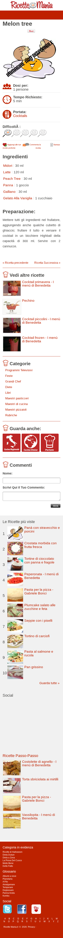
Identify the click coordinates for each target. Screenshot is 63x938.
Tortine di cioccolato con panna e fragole (39, 560)
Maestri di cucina (16, 404)
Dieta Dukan (9, 855)
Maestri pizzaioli (16, 409)
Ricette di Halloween (12, 852)
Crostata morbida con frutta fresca (40, 545)
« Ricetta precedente (15, 262)
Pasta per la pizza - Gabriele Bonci (38, 591)
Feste (9, 375)
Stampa (56, 145)
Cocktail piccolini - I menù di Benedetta (41, 320)
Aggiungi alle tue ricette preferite (12, 146)
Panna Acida (9, 893)
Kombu (6, 896)
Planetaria (7, 879)
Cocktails (20, 116)
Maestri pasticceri (17, 398)
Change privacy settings (48, 927)
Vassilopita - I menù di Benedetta (38, 816)
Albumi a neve (9, 876)
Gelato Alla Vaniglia (17, 198)
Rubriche (11, 415)
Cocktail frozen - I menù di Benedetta (40, 339)
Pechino (28, 300)
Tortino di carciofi (37, 636)
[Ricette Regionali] (11, 443)
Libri (8, 392)
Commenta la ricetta (35, 146)
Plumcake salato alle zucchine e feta (39, 607)
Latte (7, 172)
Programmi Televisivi (19, 370)
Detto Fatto (8, 866)
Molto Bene (8, 863)
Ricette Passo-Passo (20, 755)
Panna (8, 185)
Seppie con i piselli (38, 620)
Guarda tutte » (49, 683)
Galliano (9, 191)
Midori (7, 165)
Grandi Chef (13, 381)
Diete (8, 387)
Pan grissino (33, 667)
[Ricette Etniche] (31, 443)
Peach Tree (12, 178)
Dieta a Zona (9, 857)
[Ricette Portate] (50, 443)
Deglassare (8, 890)
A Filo (5, 881)
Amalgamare (9, 884)
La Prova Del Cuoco (12, 860)
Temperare (8, 887)
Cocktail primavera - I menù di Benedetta (38, 283)
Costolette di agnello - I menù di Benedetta (39, 763)
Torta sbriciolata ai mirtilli (40, 779)
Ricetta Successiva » (47, 262)
